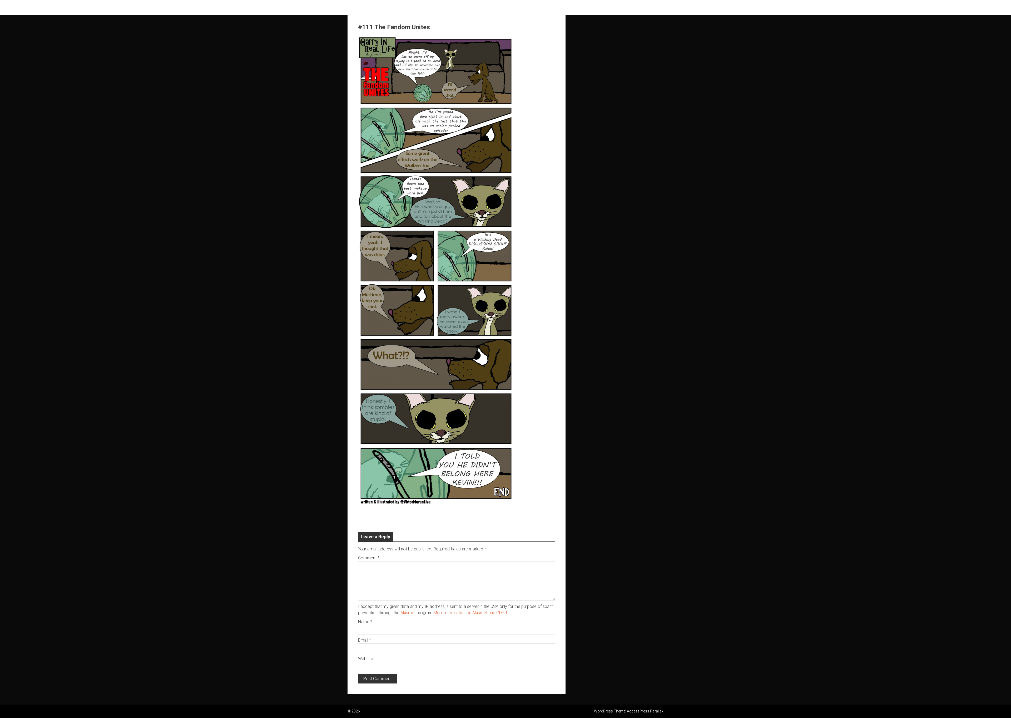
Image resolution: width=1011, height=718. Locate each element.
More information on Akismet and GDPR (470, 612)
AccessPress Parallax (645, 711)
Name (365, 621)
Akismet (407, 612)
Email (364, 640)
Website (365, 658)
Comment (368, 557)
